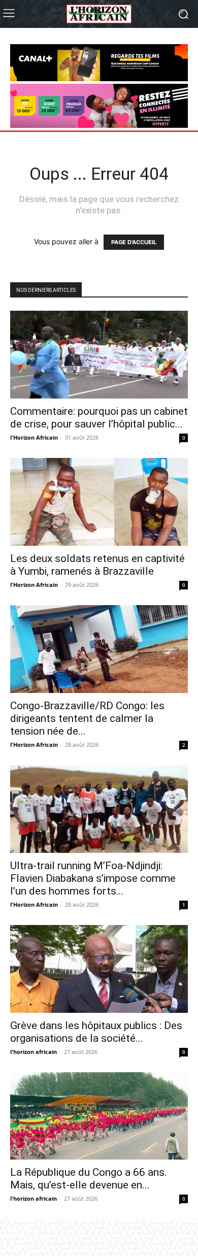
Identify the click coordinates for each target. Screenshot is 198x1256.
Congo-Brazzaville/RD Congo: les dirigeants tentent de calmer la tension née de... (87, 718)
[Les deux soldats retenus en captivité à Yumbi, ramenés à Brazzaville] (99, 502)
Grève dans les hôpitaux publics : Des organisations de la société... (96, 1031)
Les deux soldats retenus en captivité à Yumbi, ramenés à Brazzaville (97, 564)
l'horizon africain (33, 1051)
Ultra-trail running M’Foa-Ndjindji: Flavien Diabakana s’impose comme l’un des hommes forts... (93, 878)
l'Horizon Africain (34, 437)
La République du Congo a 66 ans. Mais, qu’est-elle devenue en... (88, 1178)
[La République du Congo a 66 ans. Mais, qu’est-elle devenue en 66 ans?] (99, 1116)
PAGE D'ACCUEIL (133, 242)
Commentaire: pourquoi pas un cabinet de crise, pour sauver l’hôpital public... (99, 417)
